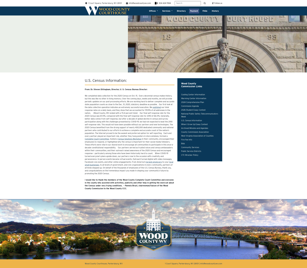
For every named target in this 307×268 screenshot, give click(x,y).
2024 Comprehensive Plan (192, 102)
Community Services (190, 147)
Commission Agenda (190, 106)
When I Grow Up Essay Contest (194, 124)
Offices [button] (152, 11)
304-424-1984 (165, 3)
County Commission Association (195, 132)
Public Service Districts (191, 151)
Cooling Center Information (193, 94)
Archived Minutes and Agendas (194, 128)
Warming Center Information (193, 98)
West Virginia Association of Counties (197, 136)
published (157, 107)
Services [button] (166, 11)
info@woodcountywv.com (140, 3)
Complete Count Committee (97, 139)
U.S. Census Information (191, 120)
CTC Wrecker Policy (189, 155)
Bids (183, 143)
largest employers (154, 162)
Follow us (218, 3)
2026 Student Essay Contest (193, 110)
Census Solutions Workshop (129, 139)
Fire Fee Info (186, 140)
